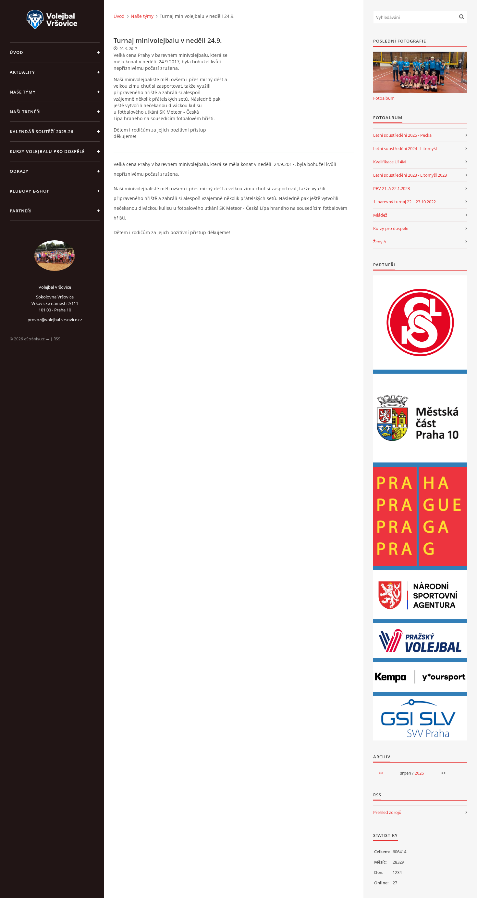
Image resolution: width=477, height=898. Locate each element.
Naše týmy (23, 92)
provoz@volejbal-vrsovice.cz (55, 320)
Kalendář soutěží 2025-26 (41, 131)
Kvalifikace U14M (389, 162)
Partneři (21, 211)
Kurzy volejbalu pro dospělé (47, 151)
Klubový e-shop (30, 191)
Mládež (380, 215)
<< (380, 773)
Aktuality (22, 72)
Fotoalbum (384, 98)
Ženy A (379, 242)
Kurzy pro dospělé (390, 228)
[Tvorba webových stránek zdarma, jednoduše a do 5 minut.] (48, 339)
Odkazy (19, 171)
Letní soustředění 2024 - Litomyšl (405, 148)
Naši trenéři (25, 112)
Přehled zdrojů (387, 812)
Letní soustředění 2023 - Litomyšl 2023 (410, 175)
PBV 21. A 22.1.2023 (391, 188)
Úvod (16, 52)
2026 (419, 773)
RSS (57, 339)
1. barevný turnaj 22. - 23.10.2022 (404, 202)
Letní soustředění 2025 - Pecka (402, 135)
